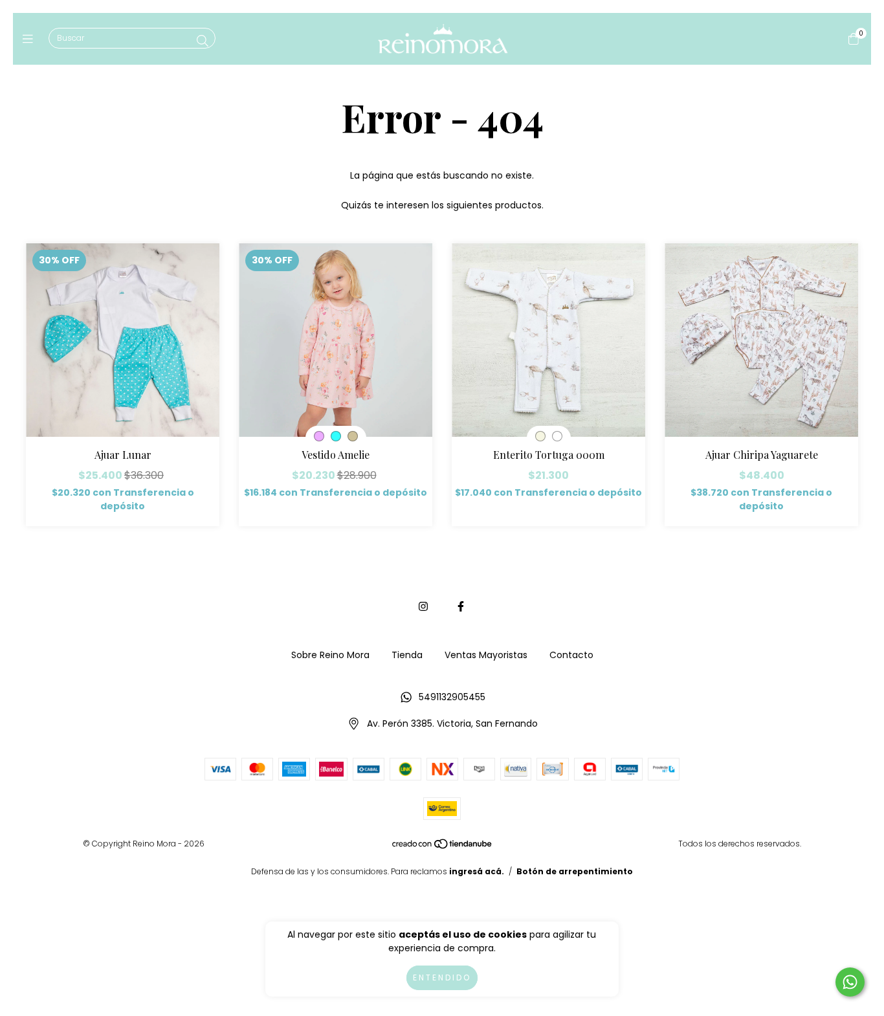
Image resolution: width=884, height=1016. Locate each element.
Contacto (571, 654)
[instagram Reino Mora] (423, 606)
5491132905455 (452, 696)
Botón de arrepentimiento (574, 871)
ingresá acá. (476, 871)
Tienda (407, 654)
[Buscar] (202, 41)
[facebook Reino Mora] (460, 606)
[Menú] (31, 38)
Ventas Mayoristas (486, 654)
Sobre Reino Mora (330, 654)
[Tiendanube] (442, 846)
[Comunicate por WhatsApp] (850, 982)
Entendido (442, 977)
